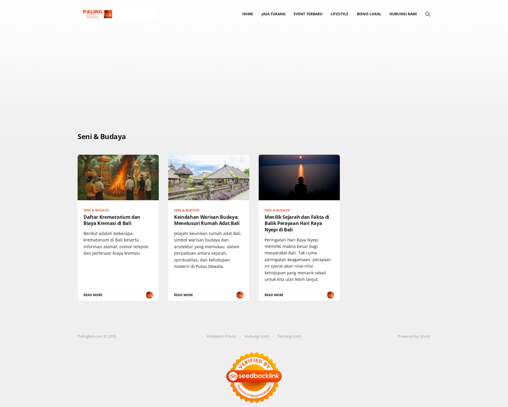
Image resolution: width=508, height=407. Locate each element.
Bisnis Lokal (369, 13)
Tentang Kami (289, 336)
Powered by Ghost (414, 336)
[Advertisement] (160, 87)
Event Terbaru (308, 13)
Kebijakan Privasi (221, 336)
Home (247, 13)
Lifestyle (340, 13)
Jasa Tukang (274, 13)
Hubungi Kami (403, 13)
